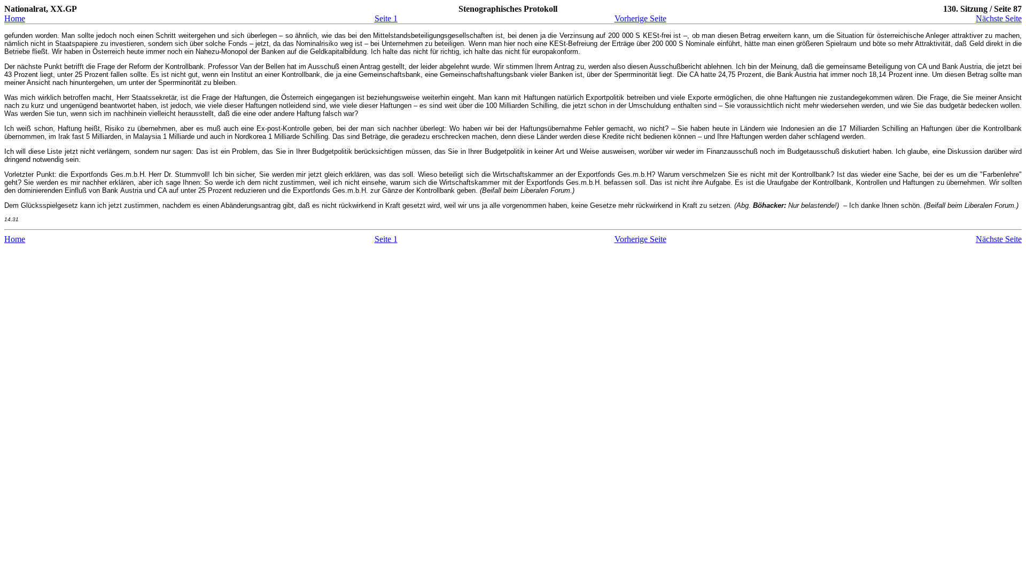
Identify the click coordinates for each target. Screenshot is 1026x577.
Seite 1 (386, 18)
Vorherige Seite (640, 18)
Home (14, 18)
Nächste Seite (999, 18)
